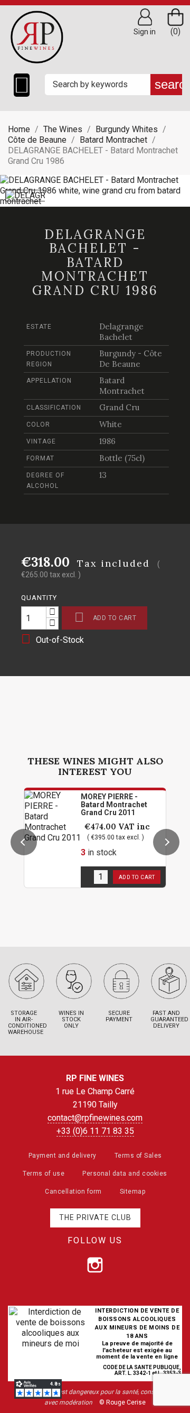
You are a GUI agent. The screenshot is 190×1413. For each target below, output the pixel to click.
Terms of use (43, 1173)
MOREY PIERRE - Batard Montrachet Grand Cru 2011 (114, 804)
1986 (107, 441)
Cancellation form (73, 1191)
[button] (24, 842)
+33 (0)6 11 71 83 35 (95, 1131)
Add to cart (105, 617)
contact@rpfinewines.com (95, 1118)
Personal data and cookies (124, 1173)
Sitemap (133, 1191)
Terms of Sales (138, 1155)
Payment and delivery (62, 1155)
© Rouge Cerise (122, 1402)
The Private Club (95, 1217)
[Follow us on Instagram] (95, 1265)
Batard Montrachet (122, 385)
